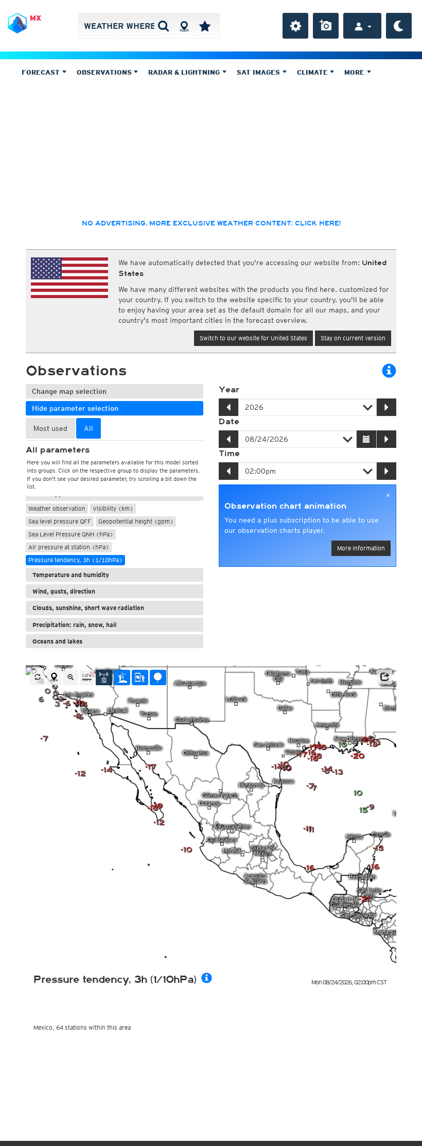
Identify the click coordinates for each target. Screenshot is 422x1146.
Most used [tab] (50, 428)
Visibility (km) (113, 508)
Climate (313, 72)
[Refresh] (37, 677)
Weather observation (56, 508)
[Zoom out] (70, 677)
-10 (186, 849)
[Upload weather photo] (326, 26)
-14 (106, 770)
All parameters (58, 450)
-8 (325, 771)
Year (229, 389)
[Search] (163, 26)
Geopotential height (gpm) (135, 521)
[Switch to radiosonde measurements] (158, 677)
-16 (309, 867)
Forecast (42, 72)
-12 (80, 773)
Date (229, 421)
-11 (77, 702)
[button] (384, 677)
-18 (152, 808)
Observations (105, 72)
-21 (364, 899)
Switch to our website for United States (253, 338)
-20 (357, 756)
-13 (337, 772)
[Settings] (295, 26)
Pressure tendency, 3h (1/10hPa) (75, 560)
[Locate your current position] (54, 677)
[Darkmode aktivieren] (399, 26)
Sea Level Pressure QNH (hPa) (70, 534)
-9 (370, 807)
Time (229, 453)
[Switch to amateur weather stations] (122, 677)
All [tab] (88, 428)
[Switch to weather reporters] (140, 677)
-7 (312, 788)
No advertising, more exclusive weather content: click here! (211, 223)
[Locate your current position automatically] (184, 26)
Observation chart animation (285, 506)
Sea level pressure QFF (59, 521)
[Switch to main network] (104, 677)
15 (363, 810)
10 (357, 793)
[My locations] (205, 26)
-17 (150, 766)
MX (35, 18)
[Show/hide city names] (87, 677)
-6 (67, 703)
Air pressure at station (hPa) (68, 547)
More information (361, 548)
